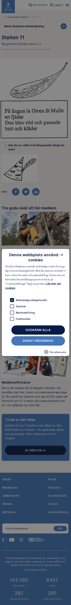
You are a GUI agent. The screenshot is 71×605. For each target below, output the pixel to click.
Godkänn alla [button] (38, 330)
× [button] (61, 254)
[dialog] (35, 302)
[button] (55, 353)
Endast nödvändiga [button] (38, 340)
